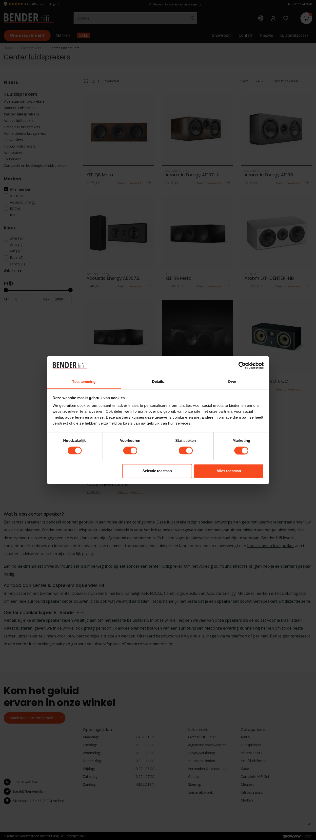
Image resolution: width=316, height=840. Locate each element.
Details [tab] (158, 382)
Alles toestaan (229, 471)
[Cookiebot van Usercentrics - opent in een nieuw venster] (242, 365)
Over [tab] (232, 382)
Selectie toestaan (157, 471)
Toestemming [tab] (84, 382)
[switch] (130, 450)
